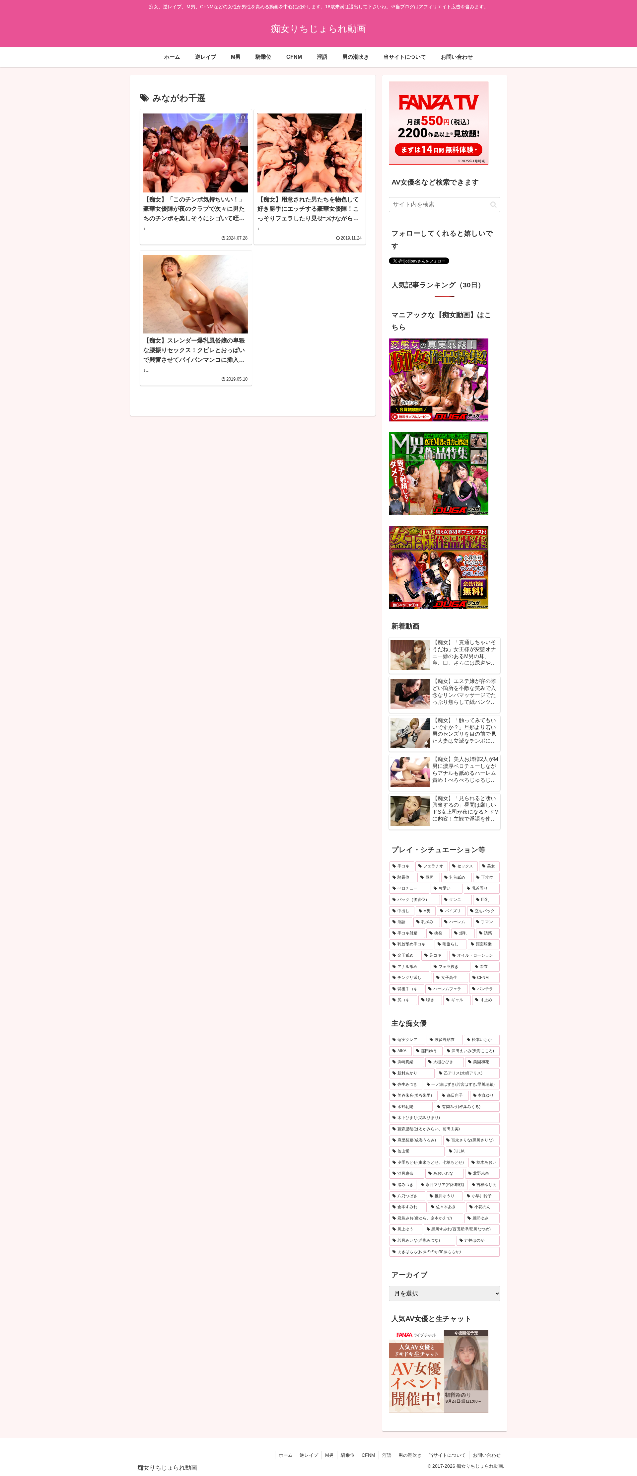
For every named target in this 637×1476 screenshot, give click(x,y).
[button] (493, 204)
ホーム (286, 1455)
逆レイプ (309, 1455)
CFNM (368, 1455)
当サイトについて (447, 1455)
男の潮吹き (410, 1455)
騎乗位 (348, 1455)
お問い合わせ (487, 1455)
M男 (329, 1455)
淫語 (386, 1455)
